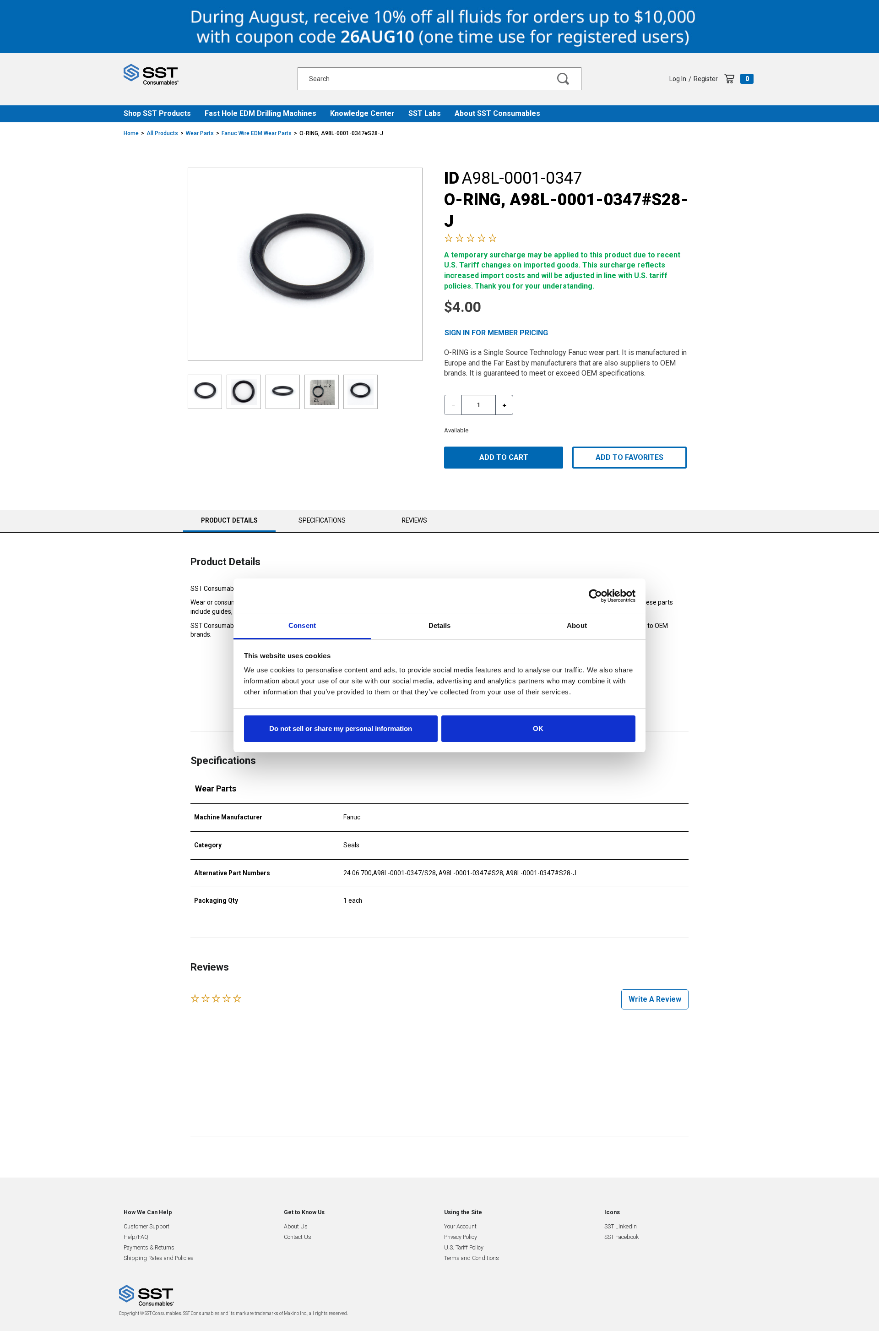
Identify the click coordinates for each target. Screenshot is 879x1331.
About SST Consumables (497, 113)
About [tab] (577, 625)
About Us (296, 1226)
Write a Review (655, 999)
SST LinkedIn (620, 1226)
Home (131, 133)
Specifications (322, 520)
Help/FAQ (136, 1236)
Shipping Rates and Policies (159, 1258)
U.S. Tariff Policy (463, 1247)
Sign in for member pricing (496, 332)
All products (162, 133)
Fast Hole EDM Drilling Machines (260, 113)
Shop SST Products (157, 113)
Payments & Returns (149, 1247)
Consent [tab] (302, 625)
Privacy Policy (460, 1236)
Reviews (414, 520)
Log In (677, 78)
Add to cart (503, 457)
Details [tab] (440, 625)
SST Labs (424, 113)
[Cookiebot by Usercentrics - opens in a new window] (595, 596)
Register (706, 78)
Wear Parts (200, 133)
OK (538, 728)
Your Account (460, 1226)
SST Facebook (621, 1236)
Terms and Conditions (471, 1258)
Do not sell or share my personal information (340, 728)
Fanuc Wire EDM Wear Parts (257, 133)
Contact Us (297, 1236)
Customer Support (146, 1226)
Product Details (229, 524)
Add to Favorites (629, 457)
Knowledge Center (362, 113)
